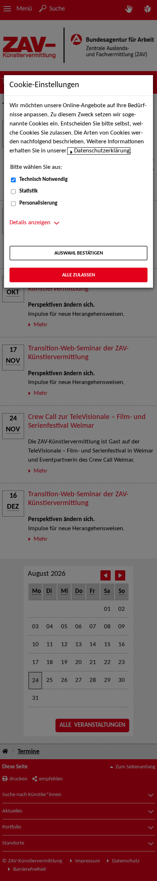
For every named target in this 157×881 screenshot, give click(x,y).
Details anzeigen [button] (29, 223)
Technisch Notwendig (43, 179)
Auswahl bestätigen (78, 253)
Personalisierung (38, 203)
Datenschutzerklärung (102, 151)
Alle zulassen (78, 275)
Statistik (28, 191)
